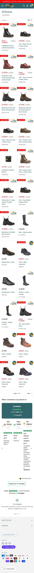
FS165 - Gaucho (23, 354)
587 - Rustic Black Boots (24, 325)
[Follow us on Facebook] (3, 543)
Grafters (4, 265)
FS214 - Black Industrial (23, 263)
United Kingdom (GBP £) (9, 534)
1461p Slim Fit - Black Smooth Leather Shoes (8, 202)
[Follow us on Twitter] (6, 543)
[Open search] (24, 6)
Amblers (21, 267)
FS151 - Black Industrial (23, 383)
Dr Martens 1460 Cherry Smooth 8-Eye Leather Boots (8, 78)
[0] (31, 6)
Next (28, 393)
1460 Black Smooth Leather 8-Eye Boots (8, 47)
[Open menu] (2, 5)
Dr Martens (5, 50)
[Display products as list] (31, 20)
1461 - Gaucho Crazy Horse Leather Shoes (25, 141)
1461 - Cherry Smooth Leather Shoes (25, 78)
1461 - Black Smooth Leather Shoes (25, 45)
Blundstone (5, 112)
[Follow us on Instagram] (9, 543)
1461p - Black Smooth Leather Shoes (8, 141)
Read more (19, 469)
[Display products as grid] (28, 20)
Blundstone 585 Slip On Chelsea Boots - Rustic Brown (25, 110)
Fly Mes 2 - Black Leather (24, 293)
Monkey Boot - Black (8, 292)
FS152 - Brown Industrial (6, 383)
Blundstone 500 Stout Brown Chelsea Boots (8, 109)
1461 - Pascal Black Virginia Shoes (25, 201)
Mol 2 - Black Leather (25, 232)
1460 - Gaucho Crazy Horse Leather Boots (25, 171)
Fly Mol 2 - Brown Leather (7, 323)
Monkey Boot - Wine (8, 262)
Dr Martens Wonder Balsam (8, 171)
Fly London (22, 235)
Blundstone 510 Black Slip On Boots (8, 233)
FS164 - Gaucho (6, 354)
